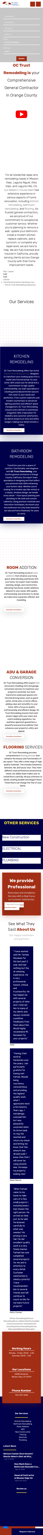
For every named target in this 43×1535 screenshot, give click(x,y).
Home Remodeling (23, 1326)
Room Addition (19, 1321)
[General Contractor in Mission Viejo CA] (7, 1478)
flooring (29, 208)
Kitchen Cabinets (23, 1324)
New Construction (22, 1432)
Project (5, 39)
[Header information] (32, 4)
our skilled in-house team (19, 190)
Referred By (6, 48)
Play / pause (8, 271)
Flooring (32, 1321)
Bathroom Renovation (26, 1329)
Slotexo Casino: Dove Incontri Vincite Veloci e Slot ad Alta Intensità (18, 1457)
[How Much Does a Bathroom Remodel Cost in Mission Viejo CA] (7, 1467)
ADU (38, 683)
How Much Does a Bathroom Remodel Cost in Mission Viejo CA (26, 1467)
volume (6, 279)
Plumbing (23, 1440)
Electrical (23, 1437)
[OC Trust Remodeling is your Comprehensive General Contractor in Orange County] (11, 4)
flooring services (27, 755)
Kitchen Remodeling (17, 1318)
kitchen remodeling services (17, 373)
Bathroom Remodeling (23, 1424)
